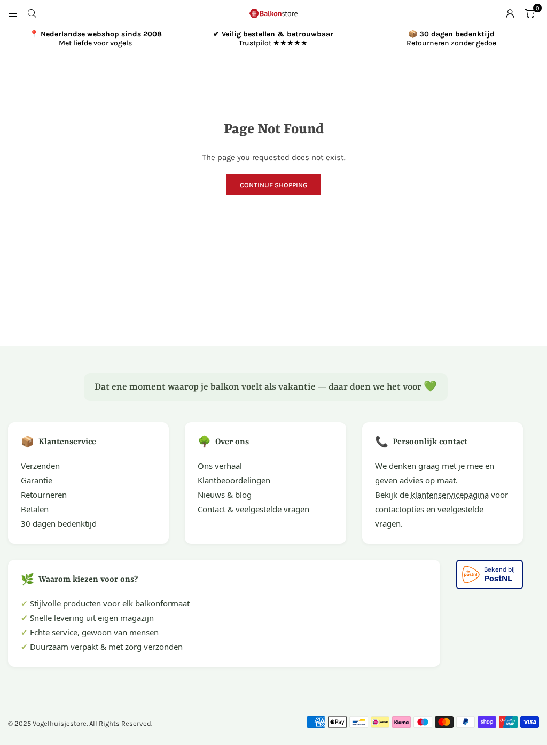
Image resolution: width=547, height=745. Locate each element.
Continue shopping (274, 185)
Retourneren (44, 494)
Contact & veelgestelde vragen (253, 509)
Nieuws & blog (225, 494)
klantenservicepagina (450, 494)
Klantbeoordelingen (234, 480)
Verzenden (40, 465)
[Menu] (12, 13)
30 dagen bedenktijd (59, 523)
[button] (529, 13)
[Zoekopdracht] (32, 13)
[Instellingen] (510, 13)
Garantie (36, 480)
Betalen (35, 509)
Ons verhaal (220, 465)
